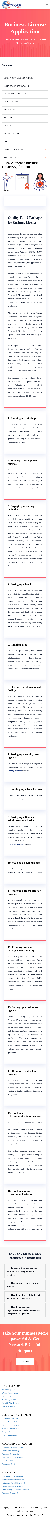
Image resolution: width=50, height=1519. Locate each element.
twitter (20, 1515)
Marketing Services (9, 1400)
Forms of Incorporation (11, 1428)
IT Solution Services (10, 1418)
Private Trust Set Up (10, 1422)
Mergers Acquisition (10, 1432)
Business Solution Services (12, 1457)
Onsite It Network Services (12, 1486)
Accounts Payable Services (12, 1493)
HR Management (9, 1390)
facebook (11, 1515)
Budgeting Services (9, 1464)
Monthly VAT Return (10, 1403)
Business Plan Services (11, 1425)
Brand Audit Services (10, 1461)
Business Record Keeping (12, 1396)
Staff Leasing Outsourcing (12, 1476)
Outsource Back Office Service (14, 1483)
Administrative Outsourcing (13, 1480)
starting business (15, 771)
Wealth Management (10, 1393)
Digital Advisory (8, 1406)
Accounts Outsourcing (11, 1454)
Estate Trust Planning (10, 1451)
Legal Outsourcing (9, 1435)
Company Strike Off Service (13, 1447)
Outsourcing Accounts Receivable (15, 1490)
